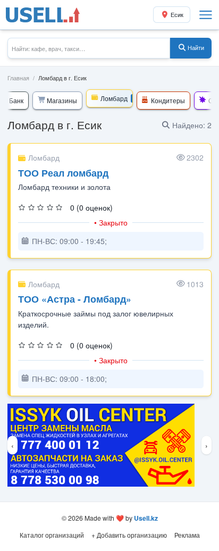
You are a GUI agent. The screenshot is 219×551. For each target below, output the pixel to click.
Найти (196, 48)
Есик (177, 15)
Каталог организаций (52, 534)
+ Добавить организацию (129, 534)
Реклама (187, 534)
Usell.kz (146, 518)
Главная (18, 78)
